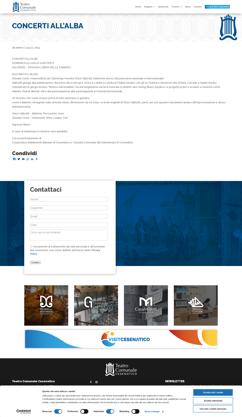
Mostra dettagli (152, 411)
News (188, 7)
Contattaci (35, 262)
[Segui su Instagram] (96, 382)
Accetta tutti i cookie (213, 392)
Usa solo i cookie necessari (213, 409)
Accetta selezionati (213, 400)
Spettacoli (163, 7)
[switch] (84, 411)
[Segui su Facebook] (91, 382)
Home (138, 7)
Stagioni (148, 7)
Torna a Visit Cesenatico (217, 7)
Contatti (198, 7)
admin (19, 47)
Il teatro (175, 7)
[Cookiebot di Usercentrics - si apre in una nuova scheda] (23, 411)
